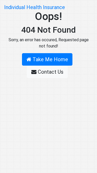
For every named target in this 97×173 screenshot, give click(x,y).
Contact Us (49, 72)
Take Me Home (49, 59)
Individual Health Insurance (34, 7)
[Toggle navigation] (85, 7)
